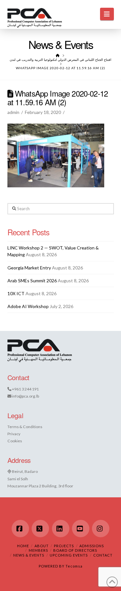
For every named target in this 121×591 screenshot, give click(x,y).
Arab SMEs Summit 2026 (32, 280)
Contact (103, 555)
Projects (64, 546)
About (42, 546)
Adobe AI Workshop (28, 306)
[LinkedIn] (60, 528)
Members (38, 550)
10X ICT (16, 293)
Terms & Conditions (24, 426)
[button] (107, 14)
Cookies (14, 440)
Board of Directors (75, 550)
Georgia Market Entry (29, 267)
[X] (40, 528)
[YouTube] (80, 528)
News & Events (28, 555)
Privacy (13, 433)
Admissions (91, 546)
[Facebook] (20, 528)
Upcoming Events (69, 555)
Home (23, 546)
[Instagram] (100, 528)
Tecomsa (74, 566)
